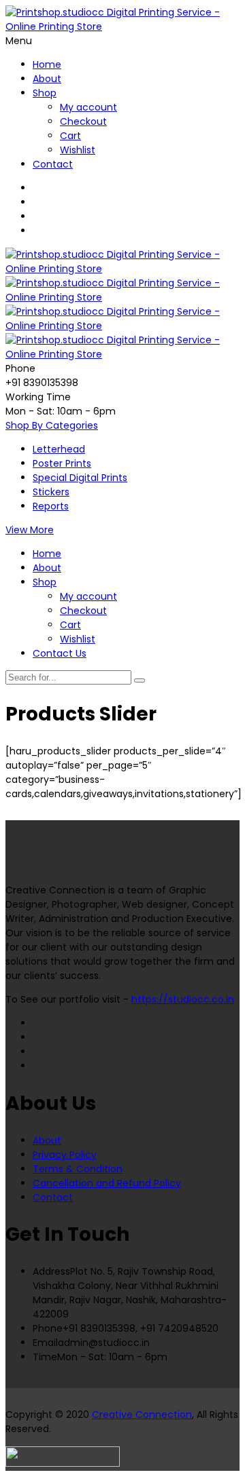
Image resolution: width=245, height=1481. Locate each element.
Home (47, 64)
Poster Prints (62, 463)
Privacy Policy (65, 1154)
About (47, 78)
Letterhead (59, 449)
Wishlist (77, 150)
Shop (44, 93)
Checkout (83, 121)
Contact (53, 164)
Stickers (51, 492)
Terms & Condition (77, 1169)
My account (88, 107)
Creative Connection (142, 1414)
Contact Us (59, 653)
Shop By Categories (51, 425)
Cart (70, 135)
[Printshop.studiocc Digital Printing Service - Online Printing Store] (122, 26)
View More (29, 530)
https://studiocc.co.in (182, 999)
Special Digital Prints (80, 477)
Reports (51, 506)
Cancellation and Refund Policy (107, 1183)
